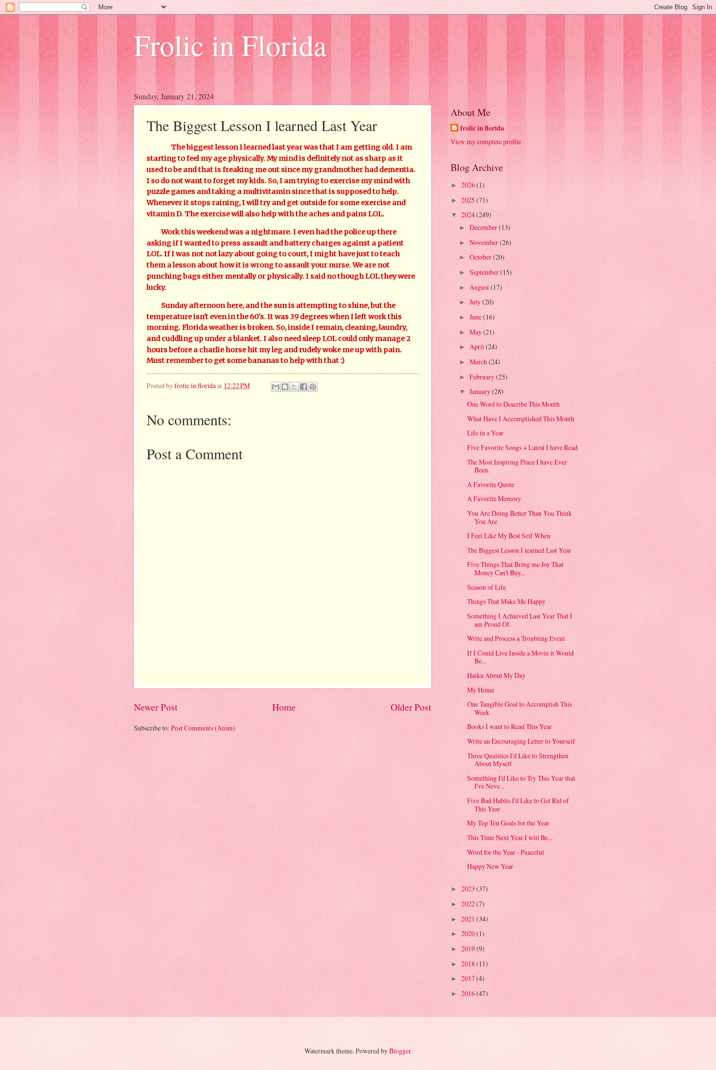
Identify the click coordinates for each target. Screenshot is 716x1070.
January (481, 391)
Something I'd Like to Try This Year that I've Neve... (521, 782)
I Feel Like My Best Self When (508, 535)
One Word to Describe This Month (513, 404)
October (481, 257)
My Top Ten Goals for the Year (508, 822)
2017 (468, 978)
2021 (468, 918)
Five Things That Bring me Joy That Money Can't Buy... (515, 568)
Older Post (411, 707)
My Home (480, 690)
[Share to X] (294, 387)
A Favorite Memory (494, 498)
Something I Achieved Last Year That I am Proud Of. (519, 620)
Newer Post (155, 707)
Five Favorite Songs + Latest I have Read (522, 447)
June (476, 316)
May (476, 332)
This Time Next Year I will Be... (509, 837)
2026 (468, 184)
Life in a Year (485, 432)
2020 (468, 933)
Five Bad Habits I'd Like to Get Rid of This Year (518, 804)
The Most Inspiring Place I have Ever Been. (517, 466)
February (483, 376)
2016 (468, 993)
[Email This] (276, 387)
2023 (468, 888)
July (476, 301)
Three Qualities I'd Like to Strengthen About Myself (517, 760)
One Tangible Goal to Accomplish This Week (519, 708)
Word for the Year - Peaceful (505, 852)
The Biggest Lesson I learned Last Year (519, 550)
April (478, 346)
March (479, 361)
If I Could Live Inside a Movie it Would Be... (520, 657)
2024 (468, 214)
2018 (468, 963)
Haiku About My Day (496, 675)
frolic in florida (482, 128)
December (484, 227)
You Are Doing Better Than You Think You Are (519, 517)
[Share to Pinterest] (313, 387)
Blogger (400, 1050)
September (485, 272)
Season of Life (486, 587)
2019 (468, 948)
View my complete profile (486, 141)
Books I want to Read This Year (509, 726)
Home (284, 707)
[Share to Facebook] (303, 387)
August (480, 287)
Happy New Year (490, 866)
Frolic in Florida (230, 44)
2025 (468, 200)
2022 (468, 903)
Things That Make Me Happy (506, 601)
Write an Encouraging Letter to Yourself (521, 741)
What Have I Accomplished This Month (520, 418)
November (485, 242)
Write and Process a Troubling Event (516, 638)
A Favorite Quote (490, 484)
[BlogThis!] (285, 387)
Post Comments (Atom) (203, 727)
